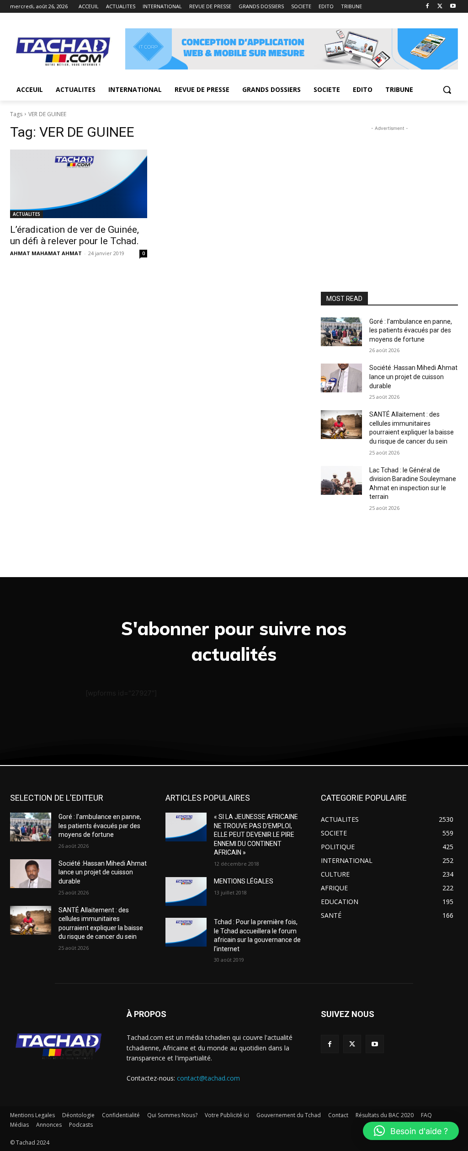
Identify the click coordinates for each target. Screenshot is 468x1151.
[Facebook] (427, 6)
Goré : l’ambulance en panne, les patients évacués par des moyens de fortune (410, 330)
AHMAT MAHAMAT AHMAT (46, 253)
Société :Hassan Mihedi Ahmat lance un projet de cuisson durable (413, 376)
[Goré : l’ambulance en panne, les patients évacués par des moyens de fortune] (341, 331)
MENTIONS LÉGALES (243, 881)
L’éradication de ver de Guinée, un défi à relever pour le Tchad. (74, 235)
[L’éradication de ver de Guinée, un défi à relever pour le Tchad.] (78, 184)
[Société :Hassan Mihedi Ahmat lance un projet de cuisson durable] (341, 378)
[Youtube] (452, 6)
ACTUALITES (26, 214)
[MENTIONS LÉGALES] (186, 891)
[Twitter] (440, 6)
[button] (447, 90)
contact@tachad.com (208, 1078)
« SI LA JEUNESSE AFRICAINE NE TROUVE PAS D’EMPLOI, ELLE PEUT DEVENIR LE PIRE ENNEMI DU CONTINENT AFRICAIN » (256, 834)
